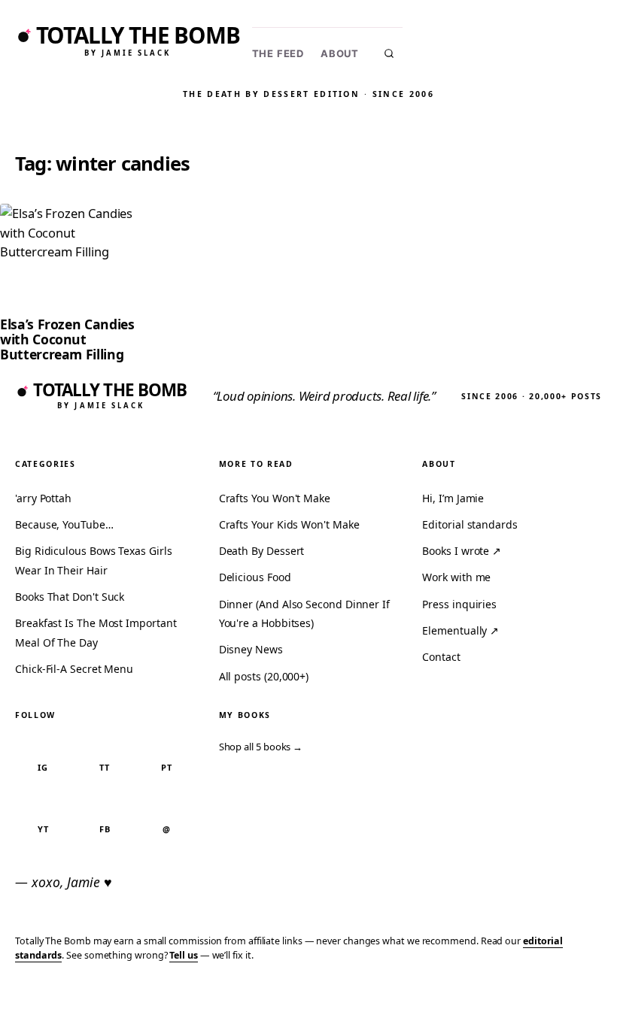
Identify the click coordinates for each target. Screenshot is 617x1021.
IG (43, 767)
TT (104, 767)
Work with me (456, 577)
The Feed (278, 54)
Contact (441, 657)
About (340, 54)
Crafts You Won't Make (274, 498)
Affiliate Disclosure (459, 999)
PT (166, 767)
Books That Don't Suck (69, 596)
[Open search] (389, 53)
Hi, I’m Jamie (453, 498)
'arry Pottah (43, 498)
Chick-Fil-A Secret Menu (74, 669)
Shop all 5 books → (261, 746)
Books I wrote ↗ (461, 551)
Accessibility (566, 999)
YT (43, 829)
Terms (372, 999)
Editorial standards (469, 524)
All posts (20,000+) (263, 676)
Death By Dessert (262, 551)
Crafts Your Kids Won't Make (289, 524)
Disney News (251, 649)
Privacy (320, 999)
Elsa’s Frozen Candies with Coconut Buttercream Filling (67, 339)
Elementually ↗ (460, 630)
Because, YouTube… (64, 524)
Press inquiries (459, 604)
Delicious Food (255, 577)
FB (105, 829)
